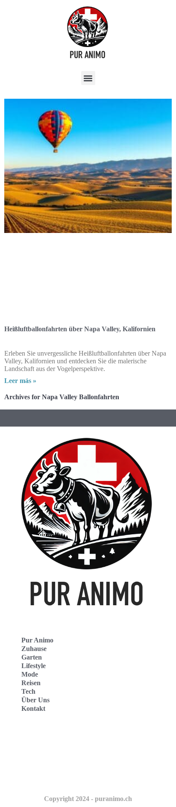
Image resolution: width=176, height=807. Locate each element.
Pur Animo (37, 640)
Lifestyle (33, 665)
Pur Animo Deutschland (48, 739)
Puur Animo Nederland (47, 776)
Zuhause (34, 648)
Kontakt (33, 708)
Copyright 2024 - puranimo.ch (88, 798)
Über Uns (35, 700)
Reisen (31, 682)
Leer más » (20, 380)
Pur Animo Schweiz (41, 758)
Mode (29, 674)
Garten (31, 657)
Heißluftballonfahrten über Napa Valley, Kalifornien (79, 329)
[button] (88, 78)
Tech (28, 691)
